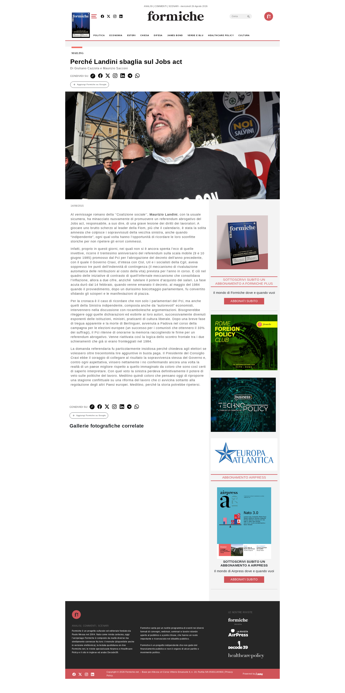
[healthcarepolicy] (247, 655)
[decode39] (247, 645)
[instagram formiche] (86, 674)
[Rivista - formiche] (247, 621)
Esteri (131, 35)
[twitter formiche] (80, 674)
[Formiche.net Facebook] (102, 16)
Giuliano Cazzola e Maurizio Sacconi (101, 68)
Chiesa (144, 35)
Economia (115, 35)
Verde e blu (195, 35)
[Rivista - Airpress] (247, 632)
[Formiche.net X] (108, 16)
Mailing (78, 53)
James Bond (175, 35)
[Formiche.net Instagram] (115, 16)
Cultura (244, 35)
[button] (94, 25)
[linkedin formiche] (92, 674)
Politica (99, 35)
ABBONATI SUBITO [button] (244, 301)
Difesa (158, 35)
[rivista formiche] (244, 523)
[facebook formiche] (74, 674)
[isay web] (259, 674)
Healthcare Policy (221, 35)
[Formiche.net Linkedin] (121, 16)
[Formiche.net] (268, 16)
